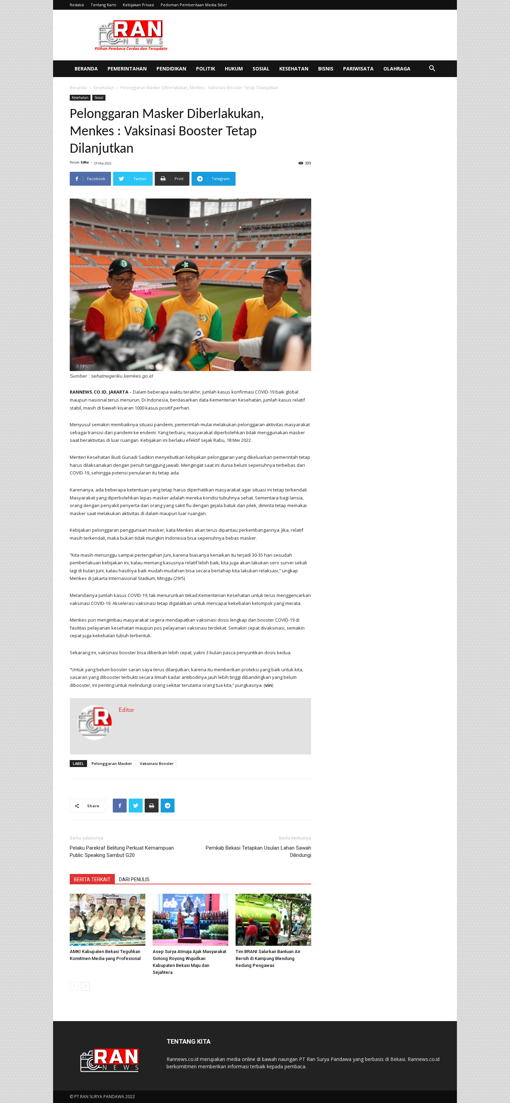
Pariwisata (358, 68)
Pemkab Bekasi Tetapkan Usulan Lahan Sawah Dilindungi (258, 851)
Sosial (261, 68)
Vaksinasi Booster (157, 763)
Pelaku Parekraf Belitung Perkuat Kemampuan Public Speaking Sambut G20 (122, 851)
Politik (205, 68)
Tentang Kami (103, 4)
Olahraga (396, 68)
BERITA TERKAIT (92, 879)
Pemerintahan (127, 68)
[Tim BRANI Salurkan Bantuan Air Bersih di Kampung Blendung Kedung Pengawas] (273, 920)
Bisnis (325, 68)
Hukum (234, 68)
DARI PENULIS (134, 879)
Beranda (86, 68)
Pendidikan (171, 68)
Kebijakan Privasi (138, 4)
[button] (432, 69)
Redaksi (77, 4)
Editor (85, 163)
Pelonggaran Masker (112, 763)
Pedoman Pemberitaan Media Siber (194, 4)
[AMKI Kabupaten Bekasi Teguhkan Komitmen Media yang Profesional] (107, 920)
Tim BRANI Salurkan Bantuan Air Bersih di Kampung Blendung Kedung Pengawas (268, 958)
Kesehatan (293, 68)
